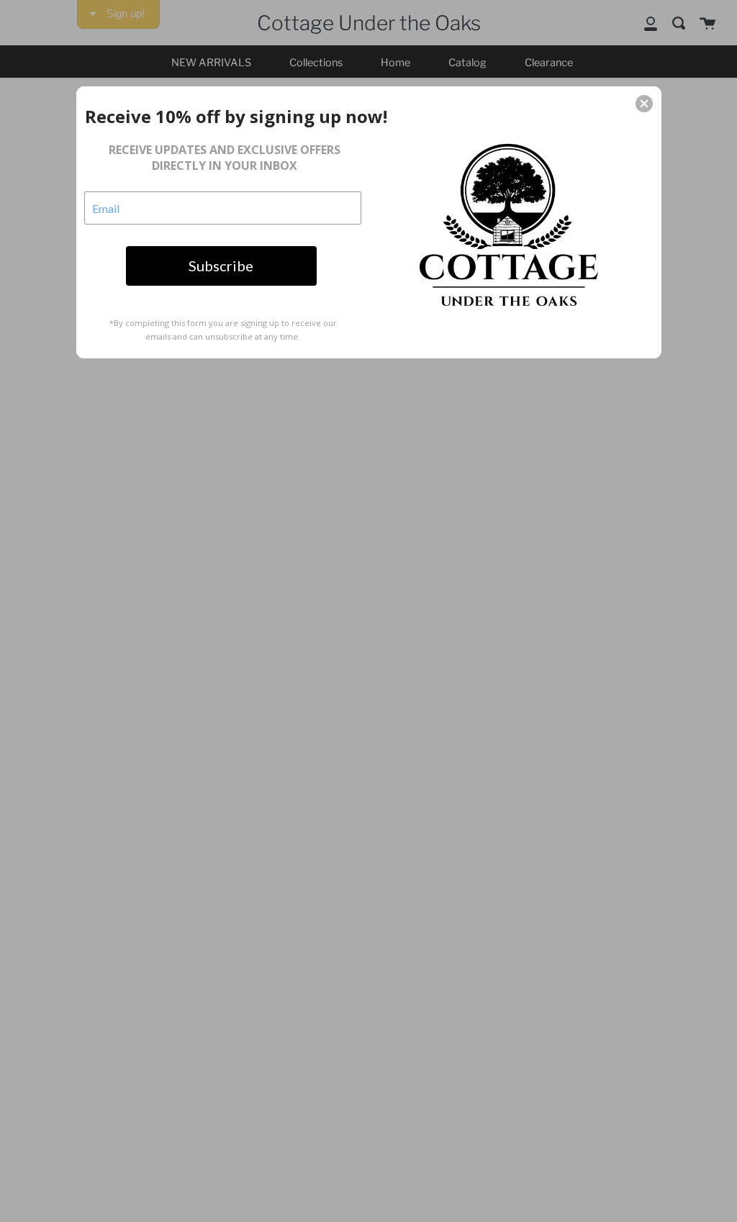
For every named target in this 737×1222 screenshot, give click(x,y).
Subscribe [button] (221, 265)
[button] (644, 103)
